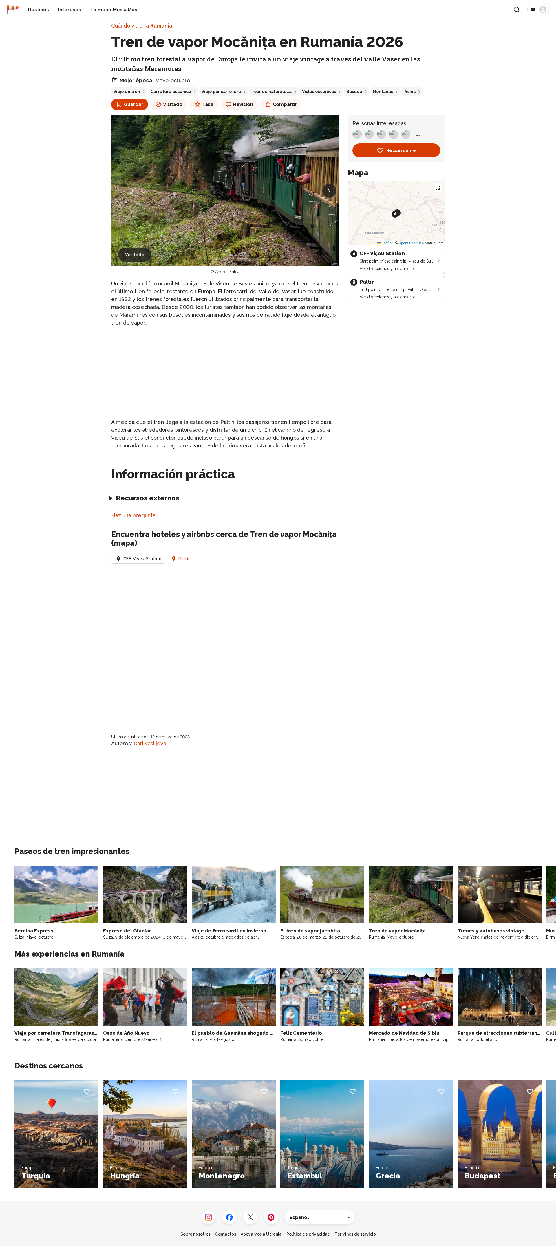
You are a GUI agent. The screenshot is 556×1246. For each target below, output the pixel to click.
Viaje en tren (127, 91)
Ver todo (135, 254)
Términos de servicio (355, 1234)
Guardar (133, 104)
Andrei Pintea (227, 271)
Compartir (285, 104)
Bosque (354, 91)
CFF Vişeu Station (142, 558)
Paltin (184, 558)
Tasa (207, 104)
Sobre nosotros (195, 1234)
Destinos (38, 9)
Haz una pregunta (133, 515)
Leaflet (387, 243)
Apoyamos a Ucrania (261, 1234)
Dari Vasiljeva (149, 743)
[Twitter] (250, 1217)
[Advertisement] (225, 372)
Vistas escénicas (319, 91)
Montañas (383, 91)
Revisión (243, 104)
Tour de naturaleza (271, 91)
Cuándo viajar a (141, 26)
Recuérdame (401, 150)
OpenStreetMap (411, 243)
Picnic (409, 91)
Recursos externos (147, 498)
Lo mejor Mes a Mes (113, 9)
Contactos (225, 1234)
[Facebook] (229, 1217)
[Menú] (538, 9)
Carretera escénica (171, 91)
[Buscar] (517, 9)
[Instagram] (208, 1217)
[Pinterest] (271, 1217)
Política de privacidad (308, 1234)
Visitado (172, 104)
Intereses (69, 9)
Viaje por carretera (221, 91)
